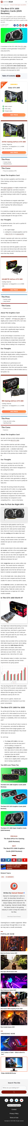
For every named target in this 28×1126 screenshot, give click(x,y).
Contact (14, 1109)
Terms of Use (14, 1117)
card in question (7, 187)
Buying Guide (6, 4)
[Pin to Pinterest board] (20, 25)
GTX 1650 (23, 46)
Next (25, 101)
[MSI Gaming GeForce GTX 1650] (14, 388)
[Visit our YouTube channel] (21, 1100)
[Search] (14, 1092)
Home (2, 4)
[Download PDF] (26, 25)
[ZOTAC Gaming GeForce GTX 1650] (14, 131)
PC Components (9, 876)
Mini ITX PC (9, 234)
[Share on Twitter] (17, 25)
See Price (14, 115)
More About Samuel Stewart (14, 916)
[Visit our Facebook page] (6, 1100)
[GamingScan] (7, 2)
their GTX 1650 (19, 318)
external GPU (20, 234)
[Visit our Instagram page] (11, 1100)
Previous (2, 101)
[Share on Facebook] (14, 25)
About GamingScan (14, 1105)
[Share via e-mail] (23, 25)
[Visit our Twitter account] (16, 1100)
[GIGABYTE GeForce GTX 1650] (14, 267)
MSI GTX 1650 (15, 440)
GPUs (2, 876)
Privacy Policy (14, 1113)
